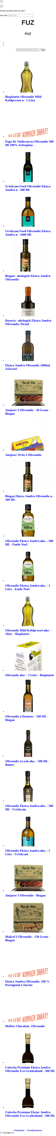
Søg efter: (4, 15)
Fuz (12, 1133)
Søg (42, 50)
